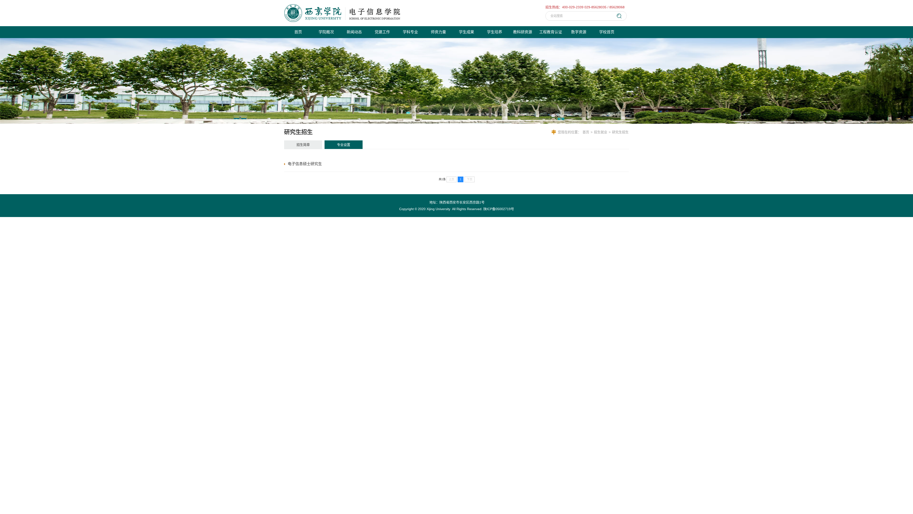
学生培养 (494, 32)
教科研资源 (522, 32)
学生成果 (466, 32)
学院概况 (326, 32)
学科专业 (410, 32)
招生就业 (600, 132)
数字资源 (578, 32)
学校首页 (606, 32)
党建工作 (382, 32)
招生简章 (303, 145)
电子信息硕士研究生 (305, 164)
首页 (298, 32)
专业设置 (343, 145)
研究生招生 (620, 132)
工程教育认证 (550, 32)
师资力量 (438, 32)
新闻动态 (354, 32)
